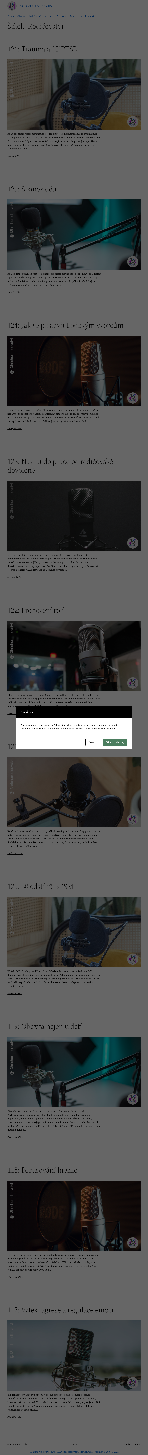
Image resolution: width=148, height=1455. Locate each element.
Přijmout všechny (115, 742)
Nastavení (93, 742)
